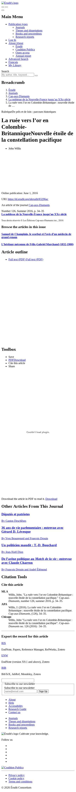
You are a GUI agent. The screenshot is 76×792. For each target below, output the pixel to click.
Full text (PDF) (16, 259)
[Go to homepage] (9, 2)
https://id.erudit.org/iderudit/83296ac (28, 199)
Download (51, 498)
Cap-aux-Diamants (19, 96)
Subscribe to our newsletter (19, 687)
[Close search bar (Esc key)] (6, 7)
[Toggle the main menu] (2, 10)
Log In (12, 40)
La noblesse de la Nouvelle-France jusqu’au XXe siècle (39, 99)
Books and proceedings (29, 33)
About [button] (12, 43)
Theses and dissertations (29, 30)
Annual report (23, 55)
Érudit (19, 46)
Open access (23, 52)
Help (11, 702)
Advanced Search (18, 58)
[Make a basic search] (2, 7)
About (19, 43)
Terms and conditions (20, 781)
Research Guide (17, 709)
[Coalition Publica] (12, 767)
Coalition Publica (25, 49)
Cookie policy (16, 778)
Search (5, 71)
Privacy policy (16, 775)
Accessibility (15, 705)
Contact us (14, 712)
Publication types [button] (18, 24)
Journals (20, 27)
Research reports (25, 36)
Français (13, 62)
